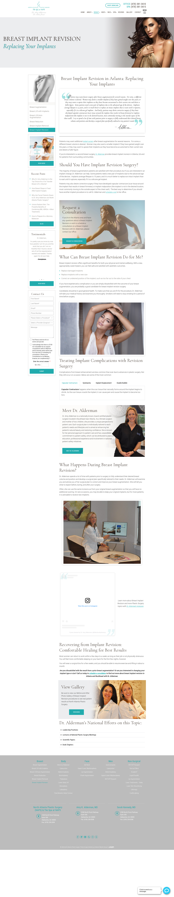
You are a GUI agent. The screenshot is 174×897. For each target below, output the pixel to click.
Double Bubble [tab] (122, 383)
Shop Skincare (112, 5)
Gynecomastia (110, 765)
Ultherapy (134, 789)
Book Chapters (68, 745)
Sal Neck (87, 765)
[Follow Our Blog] (88, 836)
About (89, 12)
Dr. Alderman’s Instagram (135, 606)
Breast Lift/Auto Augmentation (36, 116)
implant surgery (88, 141)
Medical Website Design (101, 847)
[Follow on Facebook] (77, 836)
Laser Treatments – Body (134, 782)
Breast (96, 12)
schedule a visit (111, 192)
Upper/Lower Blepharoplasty (87, 768)
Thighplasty (63, 779)
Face (109, 12)
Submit (41, 371)
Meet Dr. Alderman (72, 451)
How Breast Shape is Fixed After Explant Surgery (41, 189)
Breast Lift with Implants (39, 111)
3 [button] (44, 280)
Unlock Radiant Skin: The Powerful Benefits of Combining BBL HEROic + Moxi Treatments (43, 208)
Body (103, 12)
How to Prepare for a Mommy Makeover (42, 217)
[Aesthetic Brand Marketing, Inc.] (111, 847)
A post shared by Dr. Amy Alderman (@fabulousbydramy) (87, 632)
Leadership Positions (70, 730)
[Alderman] (39, 9)
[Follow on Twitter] (81, 836)
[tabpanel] (102, 393)
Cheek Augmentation (87, 775)
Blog (41, 224)
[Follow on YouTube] (85, 836)
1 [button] (40, 280)
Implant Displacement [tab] (104, 383)
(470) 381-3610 (134, 4)
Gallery (129, 12)
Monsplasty (63, 786)
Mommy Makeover (63, 765)
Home (83, 12)
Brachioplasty (63, 775)
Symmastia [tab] (87, 383)
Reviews (121, 12)
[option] (42, 255)
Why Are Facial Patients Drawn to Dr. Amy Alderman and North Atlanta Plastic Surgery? (43, 197)
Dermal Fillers (134, 768)
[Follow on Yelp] (96, 836)
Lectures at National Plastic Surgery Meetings (79, 735)
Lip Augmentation (87, 772)
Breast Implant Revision (39, 130)
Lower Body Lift (63, 782)
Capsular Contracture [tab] (69, 383)
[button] (102, 729)
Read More (41, 163)
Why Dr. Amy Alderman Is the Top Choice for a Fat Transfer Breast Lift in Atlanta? (42, 181)
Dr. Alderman (100, 154)
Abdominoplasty (63, 772)
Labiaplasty (63, 789)
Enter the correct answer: (41, 361)
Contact (138, 12)
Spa (114, 12)
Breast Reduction (36, 122)
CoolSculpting (134, 793)
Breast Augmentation (38, 107)
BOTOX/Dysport (110, 779)
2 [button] (42, 280)
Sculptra (134, 772)
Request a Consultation (74, 241)
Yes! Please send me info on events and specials (40, 341)
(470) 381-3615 (136, 6)
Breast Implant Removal (39, 126)
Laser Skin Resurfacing (134, 786)
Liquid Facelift (134, 775)
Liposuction (63, 768)
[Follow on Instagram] (92, 836)
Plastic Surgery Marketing (87, 847)
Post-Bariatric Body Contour (63, 793)
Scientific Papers (69, 740)
